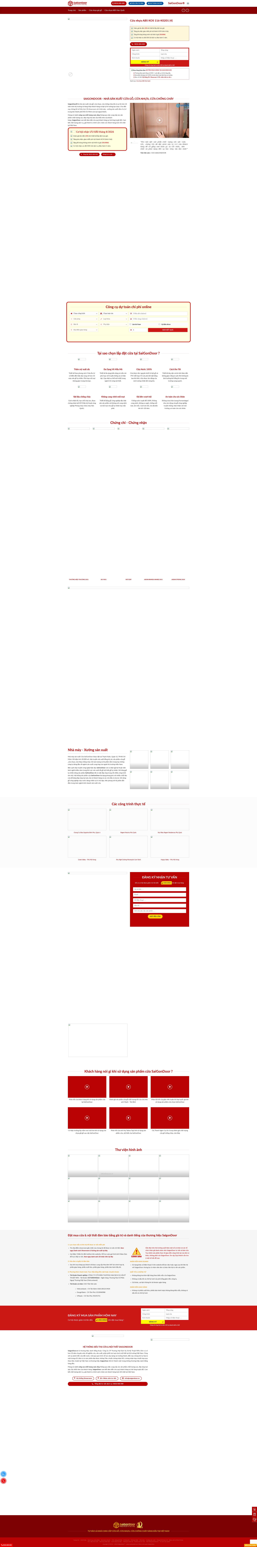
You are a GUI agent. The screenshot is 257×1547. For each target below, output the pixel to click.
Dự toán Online (251, 1545)
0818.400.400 (7, 1545)
